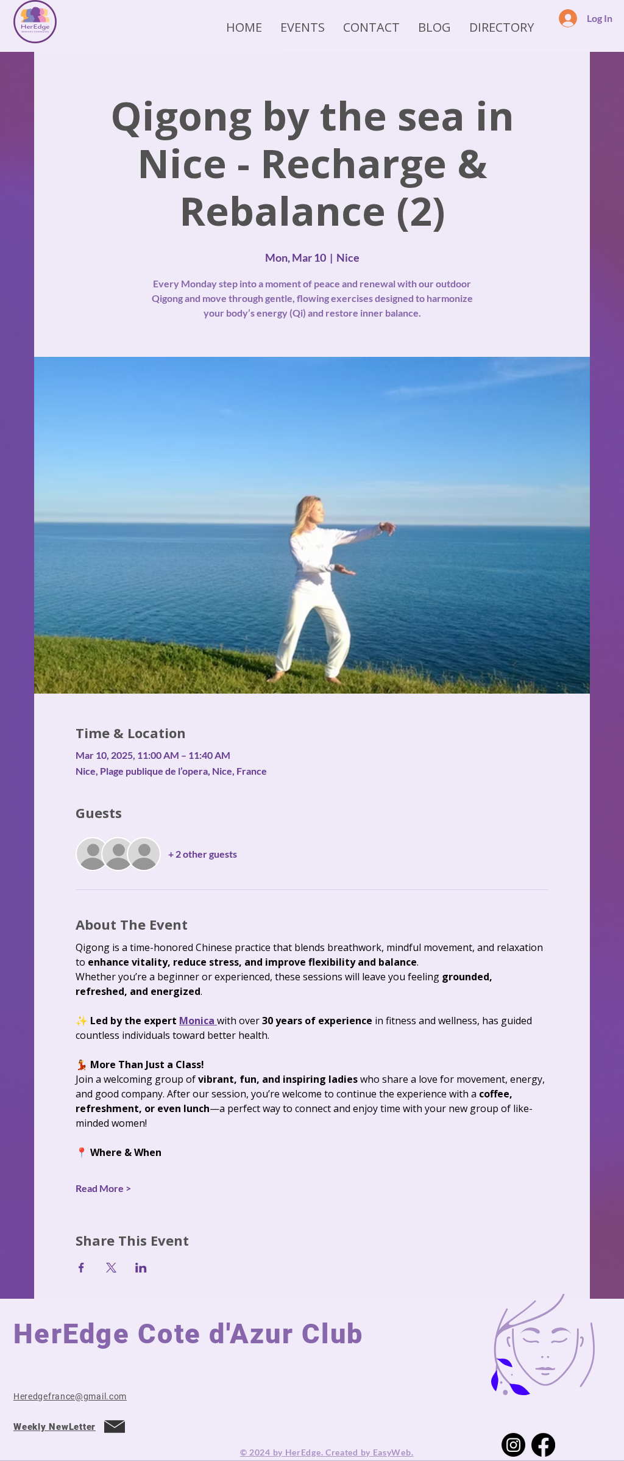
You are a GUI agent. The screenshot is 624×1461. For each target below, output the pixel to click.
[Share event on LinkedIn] (141, 1268)
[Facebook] (543, 1445)
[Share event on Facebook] (81, 1268)
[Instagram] (513, 1445)
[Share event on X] (111, 1268)
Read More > (103, 1188)
